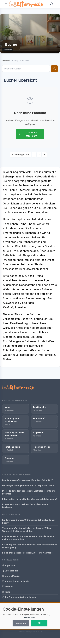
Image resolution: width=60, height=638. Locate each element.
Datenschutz (11, 571)
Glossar (8, 586)
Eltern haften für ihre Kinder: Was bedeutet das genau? (29, 499)
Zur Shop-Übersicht (31, 134)
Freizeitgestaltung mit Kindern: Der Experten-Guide (28, 485)
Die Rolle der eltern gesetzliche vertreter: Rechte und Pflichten (28, 492)
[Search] (51, 4)
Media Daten (10, 602)
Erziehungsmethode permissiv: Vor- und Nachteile (27, 553)
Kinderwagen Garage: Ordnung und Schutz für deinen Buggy (28, 521)
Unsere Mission (12, 576)
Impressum (10, 565)
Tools (7, 592)
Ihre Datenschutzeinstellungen (20, 597)
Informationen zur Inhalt (16, 581)
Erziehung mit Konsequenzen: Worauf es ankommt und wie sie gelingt (29, 546)
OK (39, 623)
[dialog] (30, 616)
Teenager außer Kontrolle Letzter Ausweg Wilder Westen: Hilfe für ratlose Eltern (26, 529)
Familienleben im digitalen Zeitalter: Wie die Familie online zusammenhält (28, 537)
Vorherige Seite (21, 154)
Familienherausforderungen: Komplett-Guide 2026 (27, 480)
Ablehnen (21, 623)
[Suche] (54, 68)
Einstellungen (29, 618)
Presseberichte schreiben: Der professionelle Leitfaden (25, 505)
